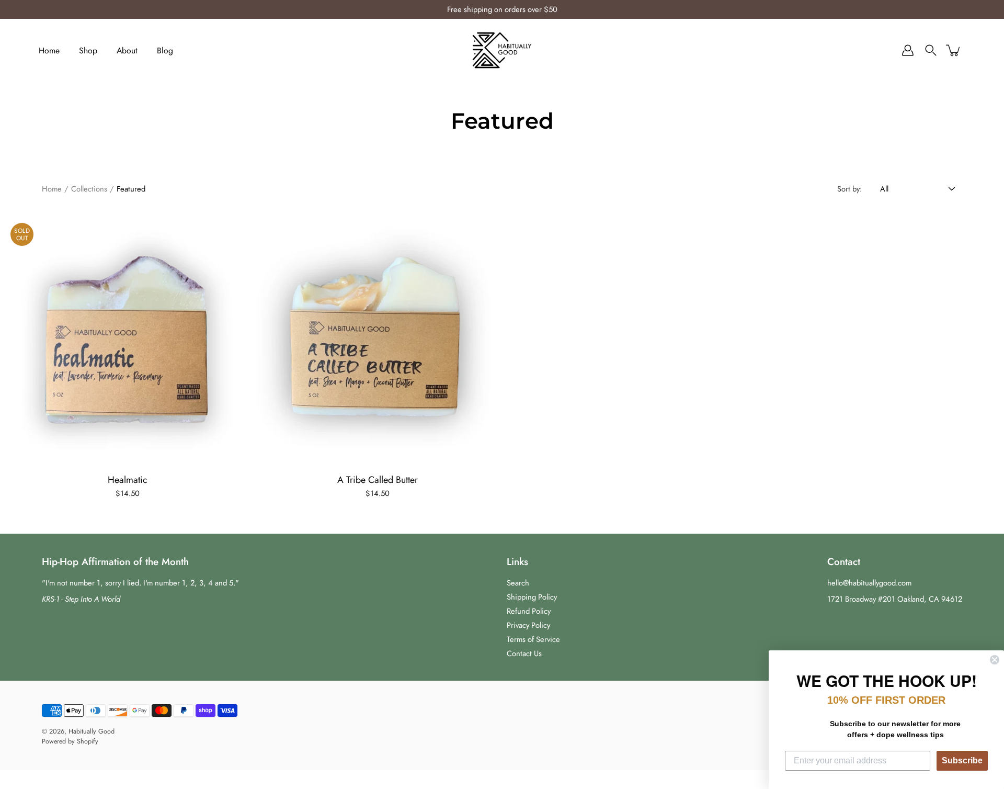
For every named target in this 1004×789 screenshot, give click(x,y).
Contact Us (524, 653)
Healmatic (127, 480)
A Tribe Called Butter (377, 480)
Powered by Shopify (70, 741)
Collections (89, 189)
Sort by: (849, 189)
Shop (88, 50)
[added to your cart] (953, 50)
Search (518, 583)
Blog (165, 50)
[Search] (930, 50)
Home (49, 50)
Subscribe (962, 760)
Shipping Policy (532, 597)
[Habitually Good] (502, 50)
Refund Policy (529, 611)
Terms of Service (533, 639)
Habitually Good (92, 731)
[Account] (907, 50)
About (127, 50)
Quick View (127, 340)
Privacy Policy (528, 625)
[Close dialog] (994, 660)
